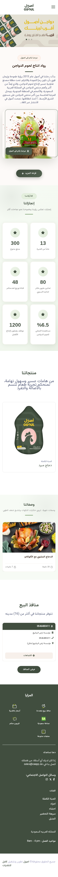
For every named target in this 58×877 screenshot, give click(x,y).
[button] (31, 39)
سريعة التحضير (48, 814)
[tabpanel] (29, 439)
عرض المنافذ (29, 669)
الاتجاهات (27, 655)
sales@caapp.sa (33, 764)
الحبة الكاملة (46, 461)
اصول (26, 862)
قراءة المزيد (30, 173)
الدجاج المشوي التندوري (40, 557)
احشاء (52, 809)
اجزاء (53, 804)
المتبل (52, 819)
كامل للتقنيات (6, 864)
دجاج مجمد (44, 465)
